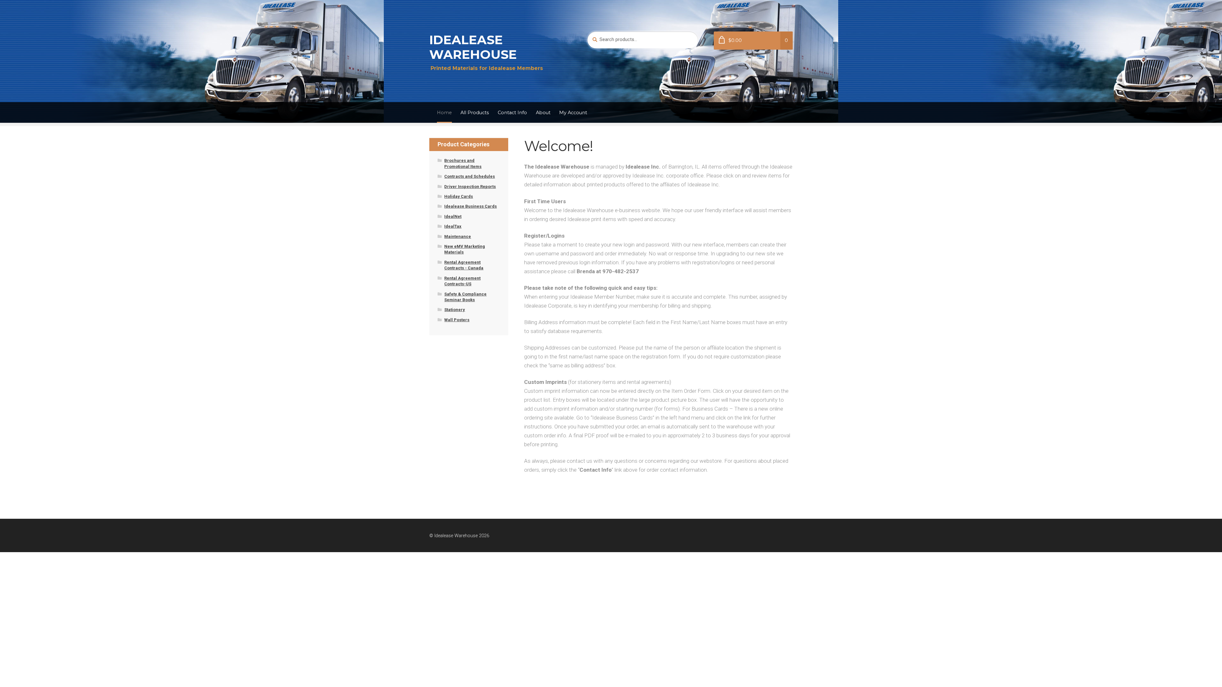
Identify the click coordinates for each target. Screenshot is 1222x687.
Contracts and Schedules (469, 176)
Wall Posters (456, 319)
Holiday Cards (458, 196)
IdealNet (452, 216)
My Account (573, 112)
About (543, 112)
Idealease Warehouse (473, 47)
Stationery (454, 309)
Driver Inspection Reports (470, 186)
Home (444, 112)
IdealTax (452, 226)
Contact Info (512, 112)
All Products (474, 112)
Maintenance (457, 236)
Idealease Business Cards (470, 206)
